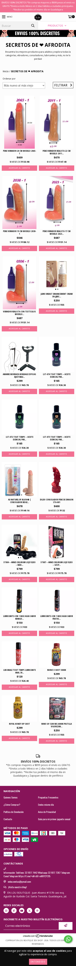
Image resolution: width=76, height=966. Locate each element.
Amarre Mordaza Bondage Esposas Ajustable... (19, 375)
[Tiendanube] (38, 937)
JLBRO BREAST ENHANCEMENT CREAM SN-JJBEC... (57, 295)
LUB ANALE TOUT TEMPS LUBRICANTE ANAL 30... (19, 671)
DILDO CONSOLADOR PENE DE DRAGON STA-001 (56, 501)
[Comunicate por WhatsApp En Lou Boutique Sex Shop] (68, 939)
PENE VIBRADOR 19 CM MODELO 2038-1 (19, 232)
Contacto (8, 819)
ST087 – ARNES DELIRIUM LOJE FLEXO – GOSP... (56, 563)
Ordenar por (9, 78)
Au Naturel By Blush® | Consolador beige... (19, 501)
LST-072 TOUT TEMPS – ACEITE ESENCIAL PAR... (19, 438)
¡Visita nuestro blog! (17, 887)
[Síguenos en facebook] (14, 910)
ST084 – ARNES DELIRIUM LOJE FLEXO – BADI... (19, 563)
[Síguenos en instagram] (6, 910)
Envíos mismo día (46, 804)
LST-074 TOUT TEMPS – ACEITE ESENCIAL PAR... (56, 375)
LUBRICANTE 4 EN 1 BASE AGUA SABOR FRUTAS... (56, 617)
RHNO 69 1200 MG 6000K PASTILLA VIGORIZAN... (56, 725)
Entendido (38, 962)
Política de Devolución (14, 812)
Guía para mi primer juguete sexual (54, 819)
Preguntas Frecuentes (48, 797)
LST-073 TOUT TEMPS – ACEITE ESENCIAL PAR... (56, 438)
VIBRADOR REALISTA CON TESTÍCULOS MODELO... (19, 313)
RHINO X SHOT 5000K (56, 670)
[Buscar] (32, 26)
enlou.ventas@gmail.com (19, 881)
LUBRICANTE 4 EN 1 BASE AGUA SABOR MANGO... (19, 617)
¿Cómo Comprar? (12, 804)
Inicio (6, 71)
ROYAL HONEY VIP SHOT (19, 724)
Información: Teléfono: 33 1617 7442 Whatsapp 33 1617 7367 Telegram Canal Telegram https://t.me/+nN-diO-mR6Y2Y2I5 (37, 874)
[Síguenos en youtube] (21, 910)
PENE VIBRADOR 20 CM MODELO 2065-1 (19, 152)
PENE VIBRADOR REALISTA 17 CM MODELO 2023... (57, 232)
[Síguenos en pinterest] (37, 910)
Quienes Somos (10, 797)
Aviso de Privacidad (47, 812)
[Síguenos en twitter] (29, 910)
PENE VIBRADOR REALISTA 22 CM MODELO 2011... (57, 152)
